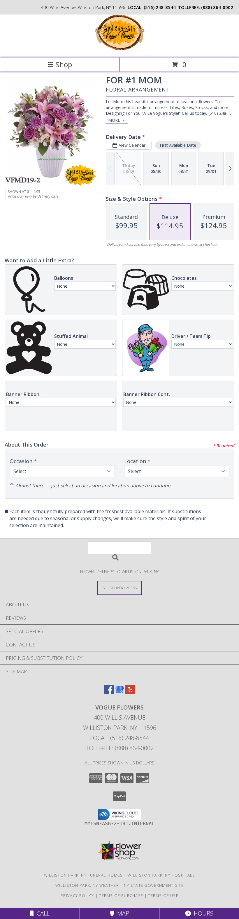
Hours (202, 913)
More (114, 120)
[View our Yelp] (130, 692)
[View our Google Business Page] (119, 692)
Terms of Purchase (121, 895)
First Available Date (178, 145)
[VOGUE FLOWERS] (119, 49)
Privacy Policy (77, 895)
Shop (64, 64)
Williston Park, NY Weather (87, 885)
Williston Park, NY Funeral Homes (83, 875)
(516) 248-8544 (160, 7)
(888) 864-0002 (217, 7)
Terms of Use (163, 895)
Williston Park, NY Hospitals (161, 875)
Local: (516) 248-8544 (119, 738)
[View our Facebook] (109, 692)
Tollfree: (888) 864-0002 (120, 748)
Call (42, 913)
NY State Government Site (154, 885)
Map (121, 913)
